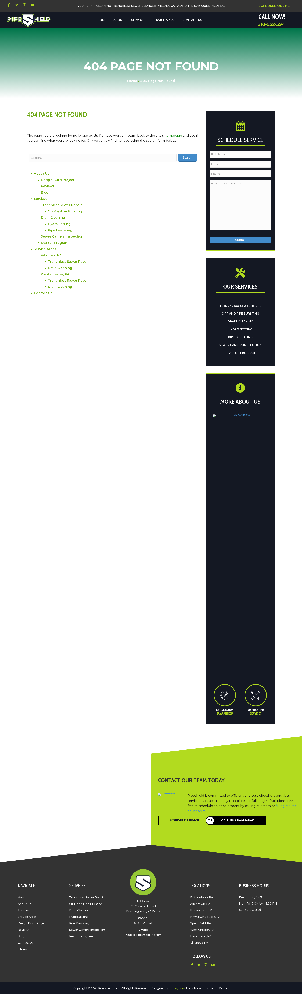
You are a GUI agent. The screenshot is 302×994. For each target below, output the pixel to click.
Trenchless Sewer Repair (61, 205)
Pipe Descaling (60, 230)
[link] (102, 20)
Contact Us (43, 293)
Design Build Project (57, 180)
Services (40, 199)
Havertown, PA (200, 936)
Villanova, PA (51, 255)
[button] (8, 5)
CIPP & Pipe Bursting (65, 211)
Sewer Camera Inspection (62, 236)
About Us (41, 174)
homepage (173, 135)
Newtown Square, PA (205, 917)
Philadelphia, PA (201, 897)
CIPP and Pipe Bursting (240, 313)
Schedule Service (184, 820)
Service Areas (45, 249)
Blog (45, 192)
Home (132, 81)
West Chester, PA (55, 274)
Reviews (47, 186)
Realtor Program (54, 243)
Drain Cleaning (53, 218)
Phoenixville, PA (201, 910)
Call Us (237, 820)
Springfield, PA (200, 923)
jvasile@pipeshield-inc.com (143, 935)
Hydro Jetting (59, 224)
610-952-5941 (272, 24)
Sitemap (23, 949)
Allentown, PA (200, 904)
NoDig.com (177, 988)
